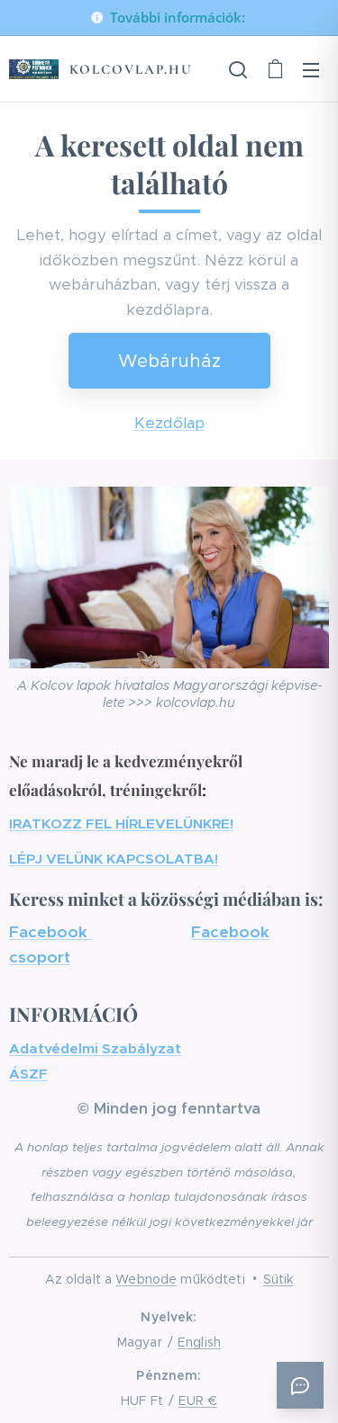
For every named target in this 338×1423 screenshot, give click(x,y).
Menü (311, 69)
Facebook (50, 932)
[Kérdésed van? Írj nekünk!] (300, 1385)
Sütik (278, 1279)
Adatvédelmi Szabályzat (95, 1048)
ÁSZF (28, 1073)
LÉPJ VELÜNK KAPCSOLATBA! (113, 858)
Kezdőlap (169, 423)
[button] (238, 69)
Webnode (146, 1279)
